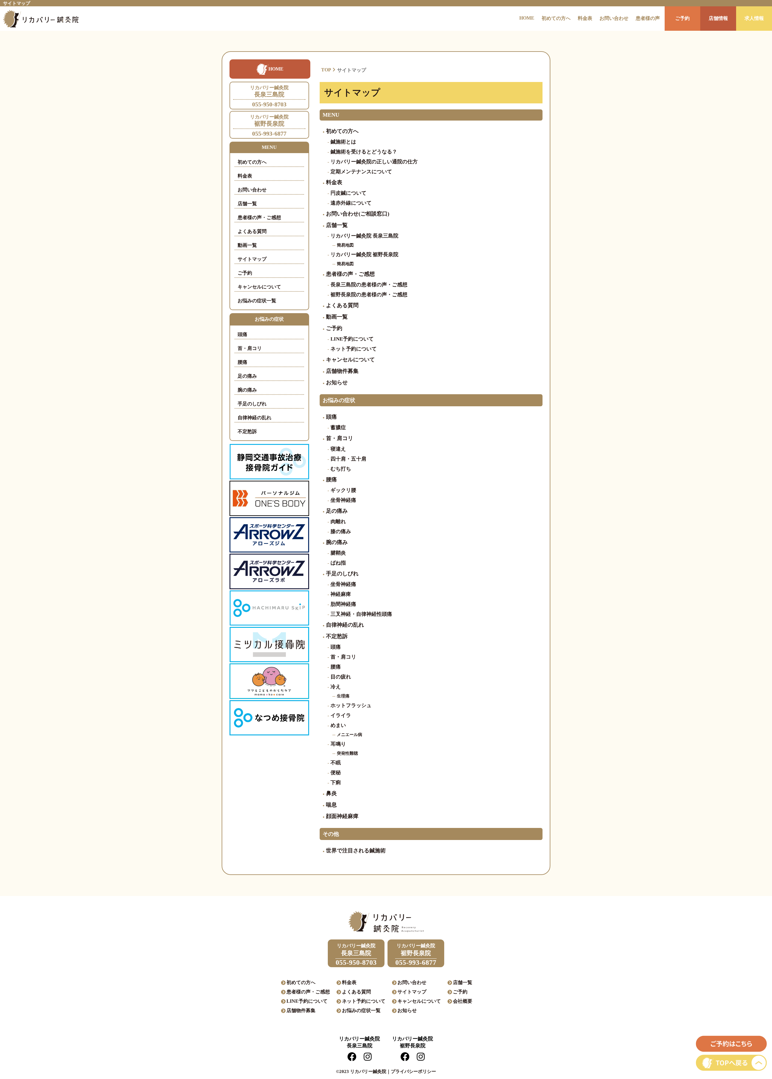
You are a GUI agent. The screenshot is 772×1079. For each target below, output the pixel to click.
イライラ (341, 715)
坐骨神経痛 (343, 500)
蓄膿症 (338, 427)
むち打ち (341, 469)
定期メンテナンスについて (361, 172)
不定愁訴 (247, 431)
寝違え (338, 449)
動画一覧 (247, 245)
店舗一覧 (247, 203)
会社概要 (462, 1001)
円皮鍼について (348, 193)
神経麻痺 (341, 594)
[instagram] (368, 1058)
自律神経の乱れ (254, 417)
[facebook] (351, 1058)
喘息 (331, 805)
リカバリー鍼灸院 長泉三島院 (364, 236)
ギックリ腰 (343, 490)
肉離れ (338, 521)
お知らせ (337, 382)
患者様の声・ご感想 (259, 217)
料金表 (585, 18)
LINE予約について (352, 339)
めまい (338, 725)
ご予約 (682, 18)
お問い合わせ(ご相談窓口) (357, 214)
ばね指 (338, 563)
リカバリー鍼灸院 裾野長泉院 (364, 254)
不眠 (336, 763)
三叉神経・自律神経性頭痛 (361, 614)
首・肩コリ (250, 348)
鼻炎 (331, 793)
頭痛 (242, 334)
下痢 (336, 782)
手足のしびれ (252, 403)
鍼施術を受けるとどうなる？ (364, 152)
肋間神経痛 (343, 604)
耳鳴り (338, 744)
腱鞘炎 (338, 553)
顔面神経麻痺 (342, 816)
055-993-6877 (269, 125)
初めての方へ (556, 18)
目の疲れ (341, 677)
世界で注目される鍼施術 (356, 851)
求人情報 (754, 18)
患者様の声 (648, 18)
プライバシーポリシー (413, 1071)
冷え (336, 687)
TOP (326, 69)
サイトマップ (252, 259)
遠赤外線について (351, 203)
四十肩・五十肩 (348, 459)
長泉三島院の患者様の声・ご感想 (369, 285)
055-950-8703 (269, 96)
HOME (526, 17)
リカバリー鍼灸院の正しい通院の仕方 (374, 162)
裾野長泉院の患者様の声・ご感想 (369, 294)
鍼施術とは (343, 142)
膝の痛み (341, 531)
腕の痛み (247, 389)
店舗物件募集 (342, 371)
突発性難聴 (347, 753)
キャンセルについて (259, 286)
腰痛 (242, 362)
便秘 (336, 772)
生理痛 (343, 696)
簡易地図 (345, 245)
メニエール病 (349, 734)
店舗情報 (718, 18)
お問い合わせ (614, 18)
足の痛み (247, 376)
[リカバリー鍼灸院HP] (39, 18)
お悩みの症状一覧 (257, 300)
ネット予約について (354, 349)
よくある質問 (252, 231)
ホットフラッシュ (351, 705)
